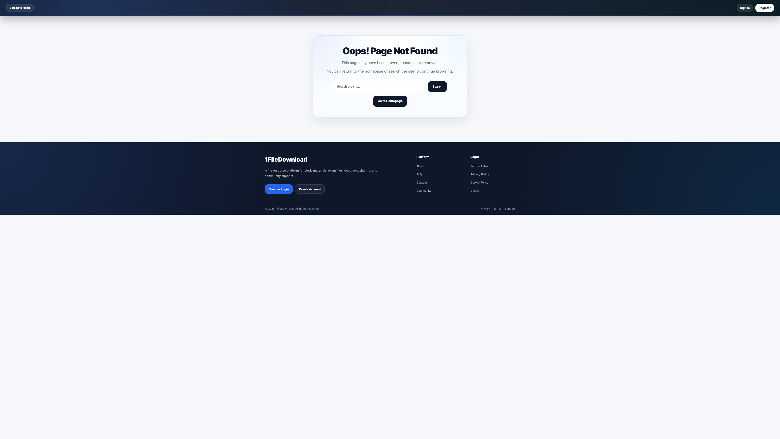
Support (510, 208)
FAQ (419, 174)
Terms (497, 208)
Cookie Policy (479, 182)
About (420, 166)
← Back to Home (19, 7)
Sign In (745, 8)
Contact (421, 182)
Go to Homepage (390, 101)
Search (437, 86)
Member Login (279, 189)
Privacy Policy (479, 174)
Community (423, 190)
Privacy (485, 208)
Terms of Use (479, 166)
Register (765, 8)
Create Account (310, 189)
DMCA (474, 190)
